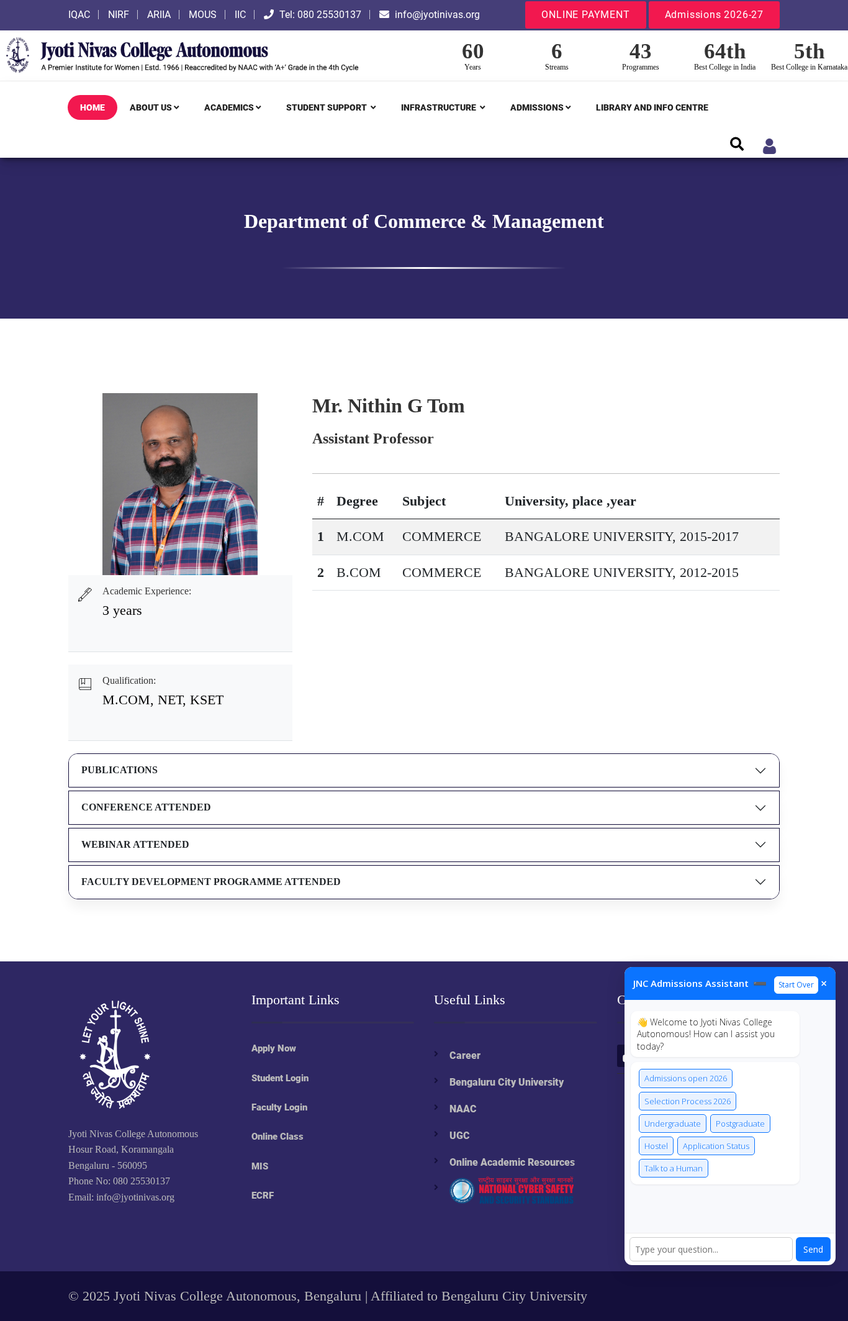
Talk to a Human (673, 1168)
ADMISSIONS (537, 107)
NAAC (463, 1109)
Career (464, 1055)
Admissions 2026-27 (714, 14)
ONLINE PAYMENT (585, 14)
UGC (459, 1136)
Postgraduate (740, 1123)
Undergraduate (672, 1123)
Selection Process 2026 (687, 1101)
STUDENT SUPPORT (327, 107)
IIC (240, 14)
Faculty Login (279, 1107)
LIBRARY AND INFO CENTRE (652, 107)
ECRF (262, 1195)
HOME (92, 107)
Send (813, 1249)
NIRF (118, 14)
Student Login (280, 1078)
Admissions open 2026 (685, 1078)
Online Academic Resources (512, 1162)
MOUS (203, 14)
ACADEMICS (229, 107)
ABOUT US (151, 107)
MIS (259, 1166)
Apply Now (273, 1048)
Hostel (656, 1145)
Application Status (716, 1145)
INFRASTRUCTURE (439, 107)
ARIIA (159, 14)
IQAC (79, 14)
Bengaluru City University (506, 1082)
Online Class (277, 1136)
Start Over (796, 984)
